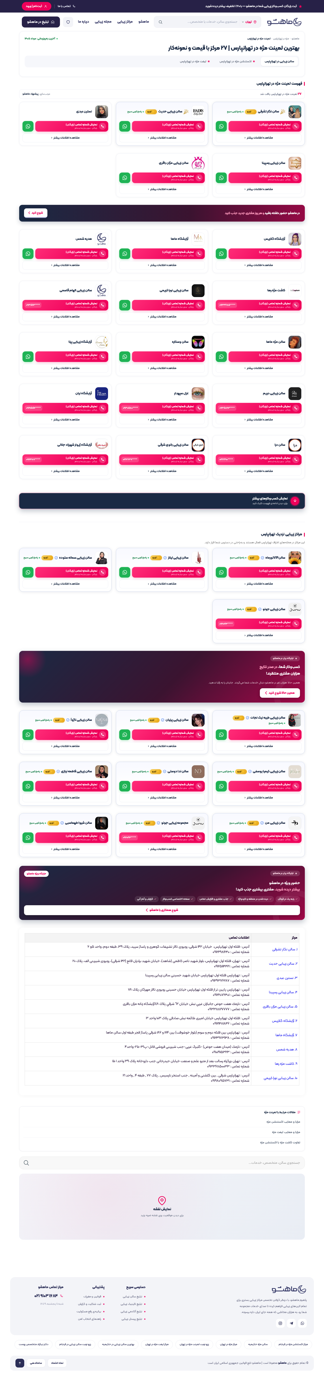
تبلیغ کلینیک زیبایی (131, 1304)
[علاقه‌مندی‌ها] (68, 22)
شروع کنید (37, 213)
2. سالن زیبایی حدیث (283, 963)
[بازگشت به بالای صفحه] (19, 1363)
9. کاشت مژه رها (286, 1064)
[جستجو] (160, 22)
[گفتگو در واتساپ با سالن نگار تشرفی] (221, 126)
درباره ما (83, 21)
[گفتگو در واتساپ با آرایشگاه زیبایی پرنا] (28, 356)
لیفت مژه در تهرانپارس (193, 61)
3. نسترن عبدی (287, 978)
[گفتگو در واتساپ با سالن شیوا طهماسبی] (28, 837)
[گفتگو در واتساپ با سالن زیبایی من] (221, 837)
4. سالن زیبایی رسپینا (283, 992)
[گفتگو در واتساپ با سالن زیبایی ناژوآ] (28, 734)
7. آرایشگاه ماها (286, 1035)
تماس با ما (64, 6)
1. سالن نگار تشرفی (284, 949)
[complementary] (162, 676)
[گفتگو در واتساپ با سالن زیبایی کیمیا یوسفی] (221, 786)
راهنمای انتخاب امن (89, 1319)
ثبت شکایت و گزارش (89, 1304)
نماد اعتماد (57, 1363)
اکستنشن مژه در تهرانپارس (235, 61)
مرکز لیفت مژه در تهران (157, 1344)
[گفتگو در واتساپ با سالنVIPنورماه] (221, 572)
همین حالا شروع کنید (282, 693)
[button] (162, 1207)
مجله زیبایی (103, 21)
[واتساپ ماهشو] (302, 1323)
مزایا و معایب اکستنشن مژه (283, 1122)
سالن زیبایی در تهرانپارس (279, 61)
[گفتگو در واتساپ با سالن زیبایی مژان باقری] (124, 178)
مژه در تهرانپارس (281, 39)
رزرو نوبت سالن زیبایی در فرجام (75, 1344)
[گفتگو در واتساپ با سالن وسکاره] (124, 356)
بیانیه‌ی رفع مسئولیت (88, 1311)
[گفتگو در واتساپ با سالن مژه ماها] (221, 356)
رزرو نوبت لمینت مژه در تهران (194, 1344)
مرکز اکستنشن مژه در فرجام (293, 1344)
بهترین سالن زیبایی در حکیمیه (118, 1344)
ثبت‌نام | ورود (34, 6)
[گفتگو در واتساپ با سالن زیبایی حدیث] (124, 126)
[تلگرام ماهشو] (291, 1323)
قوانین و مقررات (92, 1296)
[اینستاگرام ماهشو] (280, 1323)
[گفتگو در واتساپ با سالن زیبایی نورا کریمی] (124, 305)
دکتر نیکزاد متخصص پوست (33, 1344)
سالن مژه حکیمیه (258, 1344)
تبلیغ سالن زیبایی (132, 1296)
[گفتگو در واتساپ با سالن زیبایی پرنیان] (124, 734)
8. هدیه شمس (286, 1049)
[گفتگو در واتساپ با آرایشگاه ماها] (124, 253)
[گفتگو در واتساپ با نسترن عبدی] (28, 126)
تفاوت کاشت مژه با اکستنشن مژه (280, 1142)
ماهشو (143, 21)
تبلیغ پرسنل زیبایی (131, 1319)
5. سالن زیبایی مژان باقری (280, 1006)
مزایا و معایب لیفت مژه (286, 1132)
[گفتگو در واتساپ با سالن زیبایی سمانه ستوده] (28, 572)
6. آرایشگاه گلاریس (284, 1021)
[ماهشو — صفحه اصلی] (284, 22)
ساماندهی (36, 1363)
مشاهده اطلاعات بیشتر (258, 137)
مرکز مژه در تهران (228, 1344)
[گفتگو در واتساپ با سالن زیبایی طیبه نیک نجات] (221, 734)
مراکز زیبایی (125, 21)
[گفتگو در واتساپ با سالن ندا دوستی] (124, 786)
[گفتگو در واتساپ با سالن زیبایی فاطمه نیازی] (28, 786)
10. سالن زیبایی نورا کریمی (280, 1078)
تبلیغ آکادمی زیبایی (131, 1311)
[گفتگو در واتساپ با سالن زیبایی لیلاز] (124, 572)
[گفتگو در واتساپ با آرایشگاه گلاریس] (221, 253)
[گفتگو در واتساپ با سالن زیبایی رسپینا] (221, 178)
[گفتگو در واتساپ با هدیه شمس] (28, 253)
